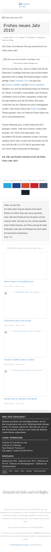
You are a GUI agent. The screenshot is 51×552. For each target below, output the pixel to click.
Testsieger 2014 (22, 81)
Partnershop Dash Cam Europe (17, 321)
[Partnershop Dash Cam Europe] (25, 304)
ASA (34, 545)
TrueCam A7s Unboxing (11, 445)
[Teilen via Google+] (25, 185)
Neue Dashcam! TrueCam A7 (13, 448)
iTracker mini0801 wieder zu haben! (19, 360)
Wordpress (25, 545)
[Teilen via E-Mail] (25, 192)
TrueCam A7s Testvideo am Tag (14, 443)
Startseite (4, 471)
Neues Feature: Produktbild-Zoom (18, 281)
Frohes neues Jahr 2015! (22, 28)
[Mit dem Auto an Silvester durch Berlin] (25, 382)
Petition (34, 109)
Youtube (16, 471)
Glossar (22, 471)
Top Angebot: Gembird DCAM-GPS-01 (17, 451)
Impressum (29, 471)
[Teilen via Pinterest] (34, 185)
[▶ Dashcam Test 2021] (25, 5)
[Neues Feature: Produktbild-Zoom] (25, 265)
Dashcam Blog (7, 40)
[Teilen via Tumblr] (43, 185)
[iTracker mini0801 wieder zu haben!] (25, 343)
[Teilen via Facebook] (16, 185)
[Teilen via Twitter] (7, 185)
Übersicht (4, 473)
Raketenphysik (16, 545)
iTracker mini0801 (13, 85)
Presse (10, 471)
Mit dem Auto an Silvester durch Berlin (20, 399)
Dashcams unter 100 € (27, 461)
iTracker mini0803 (36, 85)
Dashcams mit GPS (9, 461)
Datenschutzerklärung (39, 471)
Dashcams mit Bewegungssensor (22, 464)
